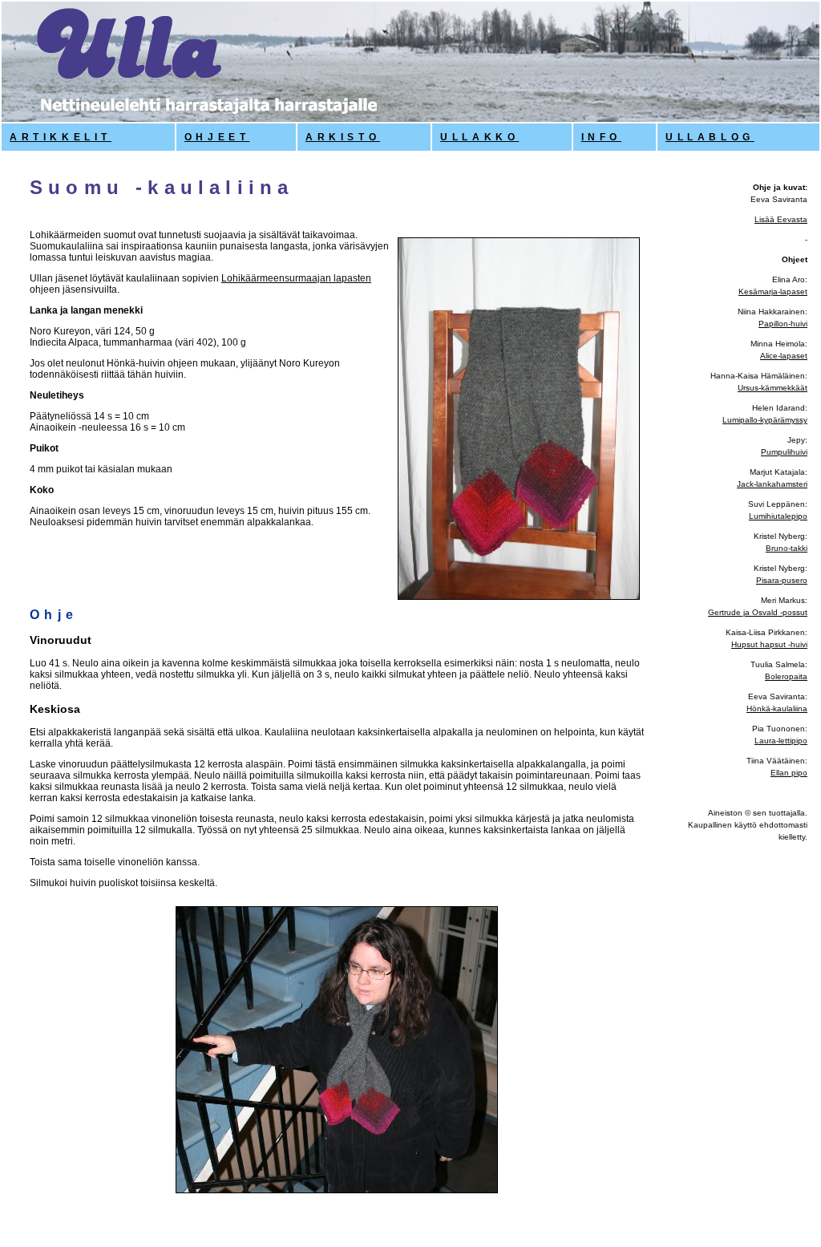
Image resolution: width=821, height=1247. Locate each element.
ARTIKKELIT (60, 137)
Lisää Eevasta (780, 219)
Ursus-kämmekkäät (772, 387)
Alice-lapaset (783, 355)
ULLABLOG (709, 137)
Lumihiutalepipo (778, 516)
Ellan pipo (788, 772)
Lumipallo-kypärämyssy (764, 419)
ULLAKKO (479, 137)
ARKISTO (342, 137)
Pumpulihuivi (784, 451)
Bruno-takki (786, 548)
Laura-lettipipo (780, 740)
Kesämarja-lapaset (772, 291)
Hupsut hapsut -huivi (769, 644)
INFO (601, 137)
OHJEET (217, 137)
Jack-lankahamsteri (772, 484)
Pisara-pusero (781, 580)
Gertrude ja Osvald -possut (757, 612)
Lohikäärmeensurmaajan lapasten (296, 278)
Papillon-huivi (782, 323)
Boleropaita (786, 676)
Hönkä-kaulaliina (776, 708)
